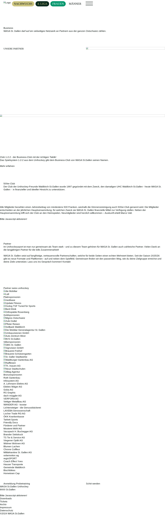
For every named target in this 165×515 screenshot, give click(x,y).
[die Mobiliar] (83, 291)
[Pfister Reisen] (83, 324)
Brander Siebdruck (13, 434)
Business (99, 3)
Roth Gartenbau (12, 377)
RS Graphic (10, 392)
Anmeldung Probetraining (17, 483)
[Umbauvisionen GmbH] (83, 333)
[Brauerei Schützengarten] (83, 353)
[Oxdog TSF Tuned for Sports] (83, 306)
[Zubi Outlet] (83, 321)
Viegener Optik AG (13, 440)
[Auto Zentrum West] (83, 336)
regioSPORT (10, 458)
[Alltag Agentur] (83, 371)
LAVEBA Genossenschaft (17, 410)
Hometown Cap (12, 473)
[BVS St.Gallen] (83, 339)
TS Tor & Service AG (14, 437)
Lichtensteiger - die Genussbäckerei (22, 407)
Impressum (6, 507)
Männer (75, 3)
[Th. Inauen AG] (83, 365)
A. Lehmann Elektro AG (16, 383)
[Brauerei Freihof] (83, 351)
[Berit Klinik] (83, 309)
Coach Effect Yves (13, 461)
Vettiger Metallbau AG (15, 401)
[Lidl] (83, 294)
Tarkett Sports (11, 419)
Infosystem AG (11, 381)
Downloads (6, 498)
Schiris (98, 5)
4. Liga (42, 3)
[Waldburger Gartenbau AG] (83, 359)
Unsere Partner (14, 48)
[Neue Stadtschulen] (83, 368)
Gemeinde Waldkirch (14, 467)
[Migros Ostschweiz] (83, 318)
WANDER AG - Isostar (15, 404)
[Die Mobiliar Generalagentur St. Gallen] (83, 330)
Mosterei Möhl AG (13, 428)
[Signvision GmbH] (83, 348)
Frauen (58, 3)
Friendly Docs (11, 422)
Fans (88, 3)
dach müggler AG (13, 395)
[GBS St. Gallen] (83, 344)
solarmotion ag (11, 455)
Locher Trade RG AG (14, 413)
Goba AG (8, 389)
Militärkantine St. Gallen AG (18, 452)
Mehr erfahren (7, 166)
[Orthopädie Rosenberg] (83, 312)
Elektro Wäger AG (13, 386)
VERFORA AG (11, 398)
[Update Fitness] (83, 303)
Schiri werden (93, 483)
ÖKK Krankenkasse (14, 416)
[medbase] (83, 300)
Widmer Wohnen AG (14, 443)
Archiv (3, 504)
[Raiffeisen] (83, 363)
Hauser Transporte (13, 464)
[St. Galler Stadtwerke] (83, 356)
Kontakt (67, 261)
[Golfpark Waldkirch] (83, 327)
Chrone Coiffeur (12, 449)
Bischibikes (9, 470)
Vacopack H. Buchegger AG (18, 431)
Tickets (3, 501)
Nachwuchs (23, 3)
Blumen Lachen (12, 446)
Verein (89, 5)
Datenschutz (6, 510)
